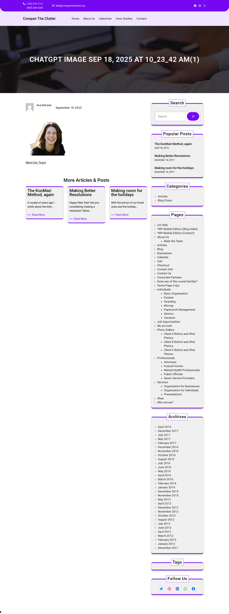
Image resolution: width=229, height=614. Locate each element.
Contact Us (164, 273)
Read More (39, 215)
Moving (168, 305)
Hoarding (170, 301)
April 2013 (164, 503)
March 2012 (165, 535)
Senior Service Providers (179, 378)
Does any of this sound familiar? (177, 281)
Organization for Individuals (181, 390)
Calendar (162, 257)
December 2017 (168, 431)
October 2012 (167, 515)
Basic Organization (176, 293)
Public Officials (173, 374)
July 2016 (164, 463)
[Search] (193, 116)
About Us (163, 237)
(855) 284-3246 (35, 7)
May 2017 (164, 439)
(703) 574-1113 (35, 3)
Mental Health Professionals (182, 370)
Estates (169, 297)
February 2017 (167, 443)
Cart (160, 261)
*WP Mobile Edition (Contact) (175, 233)
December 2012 (168, 507)
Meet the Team (36, 162)
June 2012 (164, 527)
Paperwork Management (179, 309)
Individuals (164, 289)
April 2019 (164, 427)
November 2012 (168, 511)
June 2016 (164, 467)
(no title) (162, 225)
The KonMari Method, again (173, 144)
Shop (160, 398)
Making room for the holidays (174, 168)
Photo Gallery (165, 329)
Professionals (166, 358)
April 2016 (164, 475)
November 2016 (168, 451)
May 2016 (164, 471)
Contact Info (165, 269)
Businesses (164, 253)
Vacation (169, 317)
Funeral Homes (173, 366)
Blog (160, 249)
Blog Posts (165, 200)
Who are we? (165, 402)
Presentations (173, 394)
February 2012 (167, 539)
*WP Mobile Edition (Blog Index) (177, 229)
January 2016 (166, 487)
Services (162, 382)
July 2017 (164, 435)
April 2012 (164, 531)
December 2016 (168, 447)
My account (164, 325)
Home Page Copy (168, 285)
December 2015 (168, 491)
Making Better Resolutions (172, 156)
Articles (163, 196)
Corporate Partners (169, 277)
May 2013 (164, 499)
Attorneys (170, 362)
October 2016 (167, 455)
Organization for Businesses (182, 386)
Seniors (169, 313)
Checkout (163, 265)
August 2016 (166, 459)
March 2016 (165, 479)
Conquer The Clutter (39, 18)
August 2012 (166, 519)
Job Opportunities (168, 321)
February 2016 (167, 483)
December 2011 (168, 547)
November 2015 (168, 495)
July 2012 (164, 523)
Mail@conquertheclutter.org (70, 5)
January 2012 (166, 543)
